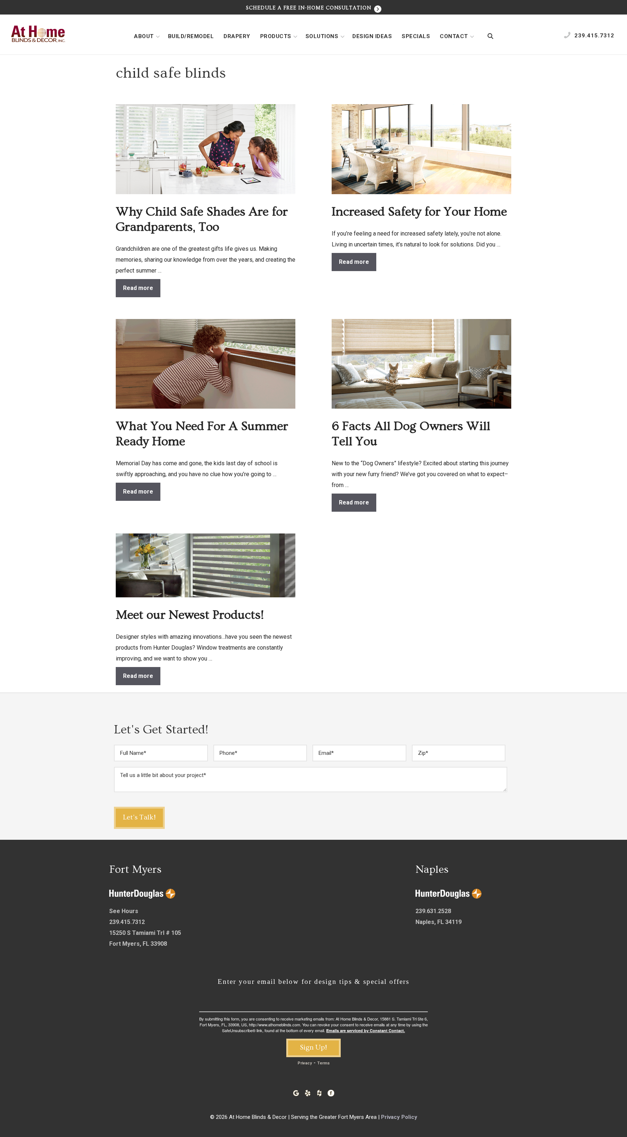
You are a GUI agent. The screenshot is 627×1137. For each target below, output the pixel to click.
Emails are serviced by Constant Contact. (365, 1030)
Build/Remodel (191, 36)
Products (275, 36)
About (144, 36)
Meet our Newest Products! (190, 615)
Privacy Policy (399, 1117)
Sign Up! (313, 1047)
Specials (416, 36)
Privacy (305, 1063)
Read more (138, 288)
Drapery (237, 36)
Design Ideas (372, 36)
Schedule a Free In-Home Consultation (309, 8)
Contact (454, 36)
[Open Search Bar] (490, 36)
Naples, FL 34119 (438, 922)
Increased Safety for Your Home (419, 212)
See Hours (123, 911)
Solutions (322, 36)
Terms (323, 1063)
